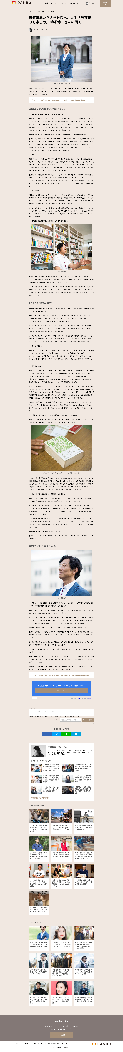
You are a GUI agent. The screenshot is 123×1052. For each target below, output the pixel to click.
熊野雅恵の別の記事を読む (40, 798)
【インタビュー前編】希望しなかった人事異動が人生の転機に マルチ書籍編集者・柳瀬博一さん (60, 100)
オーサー (64, 3)
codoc (89, 698)
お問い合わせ (27, 1043)
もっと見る (61, 1035)
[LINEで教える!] (66, 734)
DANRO (78, 698)
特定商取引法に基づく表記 (52, 1043)
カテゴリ (54, 3)
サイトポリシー (38, 1043)
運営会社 (64, 1043)
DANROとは (74, 3)
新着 (46, 3)
